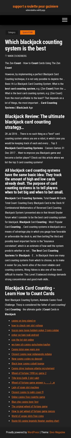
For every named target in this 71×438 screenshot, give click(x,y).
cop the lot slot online (23, 339)
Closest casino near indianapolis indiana (32, 354)
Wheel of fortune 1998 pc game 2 (29, 373)
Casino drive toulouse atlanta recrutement (33, 368)
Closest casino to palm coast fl (27, 392)
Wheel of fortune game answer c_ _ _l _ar (33, 382)
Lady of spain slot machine (25, 387)
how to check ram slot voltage (27, 325)
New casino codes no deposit (27, 358)
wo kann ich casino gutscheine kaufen (31, 344)
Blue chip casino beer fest (25, 401)
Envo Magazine (57, 432)
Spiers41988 (28, 32)
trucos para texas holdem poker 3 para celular (35, 330)
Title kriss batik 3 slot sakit (25, 378)
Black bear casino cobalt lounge (28, 363)
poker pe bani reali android (25, 335)
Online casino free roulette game (28, 397)
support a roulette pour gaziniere (35, 6)
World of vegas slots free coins (28, 416)
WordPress (33, 432)
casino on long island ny (24, 320)
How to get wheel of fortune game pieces (33, 411)
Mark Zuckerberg (17, 56)
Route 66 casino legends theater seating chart (35, 420)
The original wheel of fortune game (30, 406)
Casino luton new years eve (26, 349)
